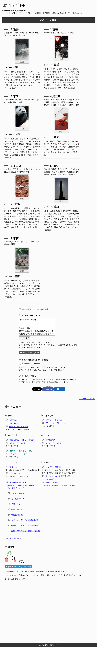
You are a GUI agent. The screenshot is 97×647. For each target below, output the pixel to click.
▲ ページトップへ (87, 399)
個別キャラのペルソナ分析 (20, 451)
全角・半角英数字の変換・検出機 (25, 531)
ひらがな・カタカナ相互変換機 (24, 525)
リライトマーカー (18, 488)
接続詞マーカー (17, 493)
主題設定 (13, 420)
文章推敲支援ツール (17, 482)
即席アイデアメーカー (18, 427)
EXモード (61, 423)
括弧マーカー (17, 504)
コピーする (24, 338)
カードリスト (15, 473)
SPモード (38, 363)
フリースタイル (16, 467)
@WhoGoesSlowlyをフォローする (19, 567)
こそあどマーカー (18, 499)
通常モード (26, 363)
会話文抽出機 (17, 509)
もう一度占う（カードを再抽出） (36, 309)
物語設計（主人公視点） (55, 420)
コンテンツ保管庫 (53, 467)
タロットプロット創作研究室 (58, 476)
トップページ (15, 538)
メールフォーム (52, 482)
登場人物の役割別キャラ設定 (21, 440)
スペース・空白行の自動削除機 (24, 520)
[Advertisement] (50, 611)
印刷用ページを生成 (31, 353)
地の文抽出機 (17, 515)
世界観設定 (50, 440)
